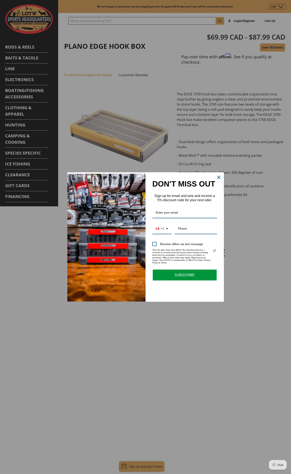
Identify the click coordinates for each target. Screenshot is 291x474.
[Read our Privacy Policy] (214, 250)
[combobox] (161, 228)
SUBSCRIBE (184, 275)
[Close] (219, 177)
